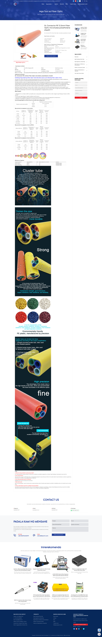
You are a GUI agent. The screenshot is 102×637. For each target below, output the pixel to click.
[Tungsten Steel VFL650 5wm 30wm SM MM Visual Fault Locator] (42, 561)
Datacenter (76, 56)
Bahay (39, 14)
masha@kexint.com (19, 619)
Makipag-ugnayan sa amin (57, 624)
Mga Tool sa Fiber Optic (60, 14)
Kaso (54, 619)
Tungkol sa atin (55, 623)
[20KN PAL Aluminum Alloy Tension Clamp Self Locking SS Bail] (23, 590)
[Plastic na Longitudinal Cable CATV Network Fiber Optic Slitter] (80, 561)
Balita (54, 621)
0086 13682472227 (75, 510)
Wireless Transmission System (80, 67)
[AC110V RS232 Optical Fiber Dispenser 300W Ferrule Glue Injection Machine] (60, 564)
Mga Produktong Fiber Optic (51, 14)
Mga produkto (48, 4)
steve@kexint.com (42, 536)
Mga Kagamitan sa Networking (80, 61)
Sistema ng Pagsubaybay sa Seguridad (79, 70)
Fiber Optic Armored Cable (79, 73)
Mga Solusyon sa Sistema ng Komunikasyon (79, 64)
